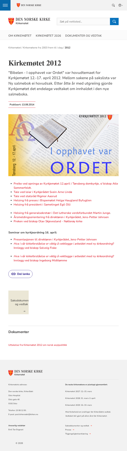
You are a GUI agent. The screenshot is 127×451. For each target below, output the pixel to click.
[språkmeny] (120, 5)
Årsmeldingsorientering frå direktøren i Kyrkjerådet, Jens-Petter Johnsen (61, 217)
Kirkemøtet (14, 47)
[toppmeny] (5, 5)
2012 (67, 47)
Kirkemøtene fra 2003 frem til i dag (43, 47)
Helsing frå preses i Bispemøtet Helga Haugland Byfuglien (53, 200)
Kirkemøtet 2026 (48, 36)
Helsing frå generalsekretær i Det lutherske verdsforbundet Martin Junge (62, 213)
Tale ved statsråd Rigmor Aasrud (35, 196)
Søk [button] (114, 21)
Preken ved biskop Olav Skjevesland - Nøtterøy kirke (48, 221)
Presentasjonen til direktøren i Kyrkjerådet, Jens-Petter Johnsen (55, 239)
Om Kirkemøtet (19, 36)
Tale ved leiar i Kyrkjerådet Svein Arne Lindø (43, 192)
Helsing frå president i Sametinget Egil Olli (42, 204)
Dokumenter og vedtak (83, 36)
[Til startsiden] (29, 21)
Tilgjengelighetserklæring (76, 434)
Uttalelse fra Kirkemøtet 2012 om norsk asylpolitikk (37, 345)
